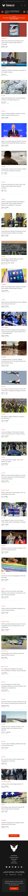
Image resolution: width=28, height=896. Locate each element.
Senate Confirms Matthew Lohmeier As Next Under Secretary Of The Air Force (13, 114)
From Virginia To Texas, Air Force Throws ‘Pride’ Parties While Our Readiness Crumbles (13, 521)
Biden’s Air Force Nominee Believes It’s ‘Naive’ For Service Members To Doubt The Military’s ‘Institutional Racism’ (13, 477)
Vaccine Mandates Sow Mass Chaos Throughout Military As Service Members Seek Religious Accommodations (13, 686)
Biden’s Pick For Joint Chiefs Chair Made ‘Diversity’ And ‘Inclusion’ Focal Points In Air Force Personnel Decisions (13, 592)
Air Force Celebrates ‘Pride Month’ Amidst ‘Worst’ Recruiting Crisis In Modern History (13, 433)
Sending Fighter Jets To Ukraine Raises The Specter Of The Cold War (12, 654)
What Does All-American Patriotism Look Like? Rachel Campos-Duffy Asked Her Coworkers (12, 42)
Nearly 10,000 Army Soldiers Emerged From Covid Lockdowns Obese (13, 609)
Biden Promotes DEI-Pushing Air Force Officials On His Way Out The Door (14, 303)
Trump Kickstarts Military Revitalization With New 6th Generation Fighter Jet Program (13, 232)
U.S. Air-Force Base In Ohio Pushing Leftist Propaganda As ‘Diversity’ (12, 760)
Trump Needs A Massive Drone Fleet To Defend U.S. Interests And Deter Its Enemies (13, 169)
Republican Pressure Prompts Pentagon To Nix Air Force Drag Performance (13, 549)
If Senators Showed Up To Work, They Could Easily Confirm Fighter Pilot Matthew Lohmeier (13, 186)
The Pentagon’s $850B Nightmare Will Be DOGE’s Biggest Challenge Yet (12, 259)
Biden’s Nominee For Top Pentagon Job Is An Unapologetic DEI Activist (13, 493)
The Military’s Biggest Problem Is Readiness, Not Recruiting (13, 417)
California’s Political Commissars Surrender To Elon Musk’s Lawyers (13, 71)
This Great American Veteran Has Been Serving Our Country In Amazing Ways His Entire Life (13, 702)
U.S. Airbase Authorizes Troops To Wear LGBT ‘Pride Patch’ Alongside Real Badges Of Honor (13, 389)
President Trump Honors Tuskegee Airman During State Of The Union (12, 823)
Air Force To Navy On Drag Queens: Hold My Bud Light (13, 576)
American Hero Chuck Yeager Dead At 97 (12, 784)
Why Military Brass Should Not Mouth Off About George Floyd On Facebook (12, 808)
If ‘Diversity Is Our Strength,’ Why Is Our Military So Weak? (12, 460)
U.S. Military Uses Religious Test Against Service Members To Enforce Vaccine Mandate (13, 669)
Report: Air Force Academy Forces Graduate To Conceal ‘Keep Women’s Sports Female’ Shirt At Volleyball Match (13, 331)
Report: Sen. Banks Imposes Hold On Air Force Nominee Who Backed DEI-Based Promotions (13, 142)
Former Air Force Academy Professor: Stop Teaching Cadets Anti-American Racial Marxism (12, 728)
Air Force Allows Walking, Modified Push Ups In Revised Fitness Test (13, 744)
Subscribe (14, 888)
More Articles (14, 835)
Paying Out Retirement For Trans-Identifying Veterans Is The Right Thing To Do (13, 99)
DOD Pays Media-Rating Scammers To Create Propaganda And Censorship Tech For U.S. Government (13, 625)
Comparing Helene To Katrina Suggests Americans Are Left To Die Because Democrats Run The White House (13, 361)
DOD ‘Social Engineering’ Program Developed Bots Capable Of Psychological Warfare (13, 287)
